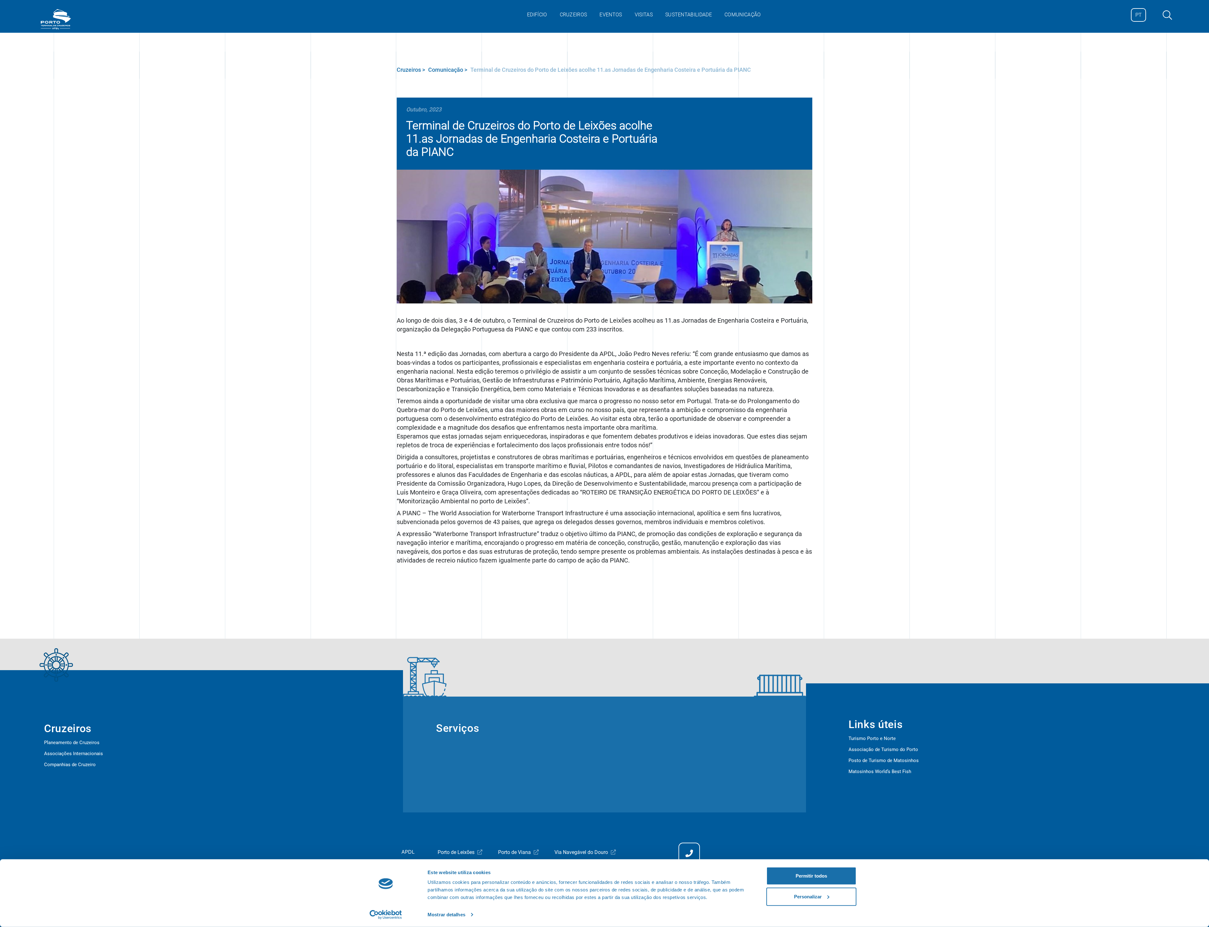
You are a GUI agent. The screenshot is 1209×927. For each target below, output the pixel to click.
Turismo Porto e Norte (872, 738)
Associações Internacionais (73, 753)
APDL (408, 852)
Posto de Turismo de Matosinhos (884, 760)
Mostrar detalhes (446, 914)
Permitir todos (811, 876)
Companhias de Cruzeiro (70, 764)
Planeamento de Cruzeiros (71, 742)
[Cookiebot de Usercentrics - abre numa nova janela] (385, 914)
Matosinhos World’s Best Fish (880, 771)
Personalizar (808, 896)
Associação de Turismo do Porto (883, 749)
